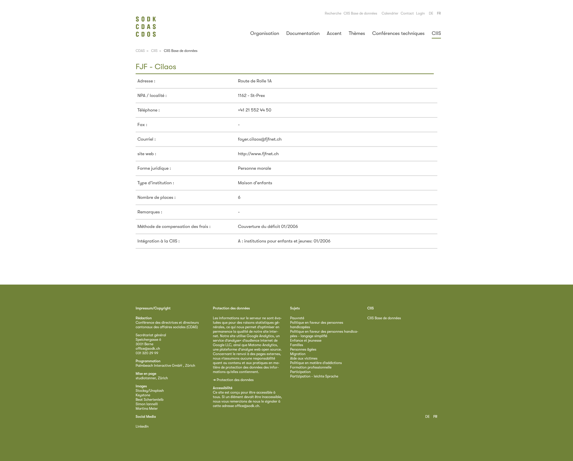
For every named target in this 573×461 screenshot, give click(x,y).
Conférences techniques (398, 33)
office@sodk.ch (148, 349)
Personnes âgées (303, 349)
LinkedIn (142, 427)
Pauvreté (297, 318)
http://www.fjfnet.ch (258, 153)
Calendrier (390, 13)
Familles (296, 345)
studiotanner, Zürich (152, 378)
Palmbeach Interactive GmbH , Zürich (165, 366)
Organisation (264, 33)
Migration (298, 354)
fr (439, 13)
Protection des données (235, 380)
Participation (300, 372)
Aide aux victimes (303, 358)
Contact (407, 13)
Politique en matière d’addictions (316, 363)
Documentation (303, 33)
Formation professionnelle (310, 367)
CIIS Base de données (360, 13)
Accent (334, 33)
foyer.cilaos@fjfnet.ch (260, 139)
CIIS (436, 33)
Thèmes (357, 33)
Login (420, 13)
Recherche (333, 13)
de (431, 13)
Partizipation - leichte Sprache (314, 376)
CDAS (140, 51)
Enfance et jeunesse (305, 341)
